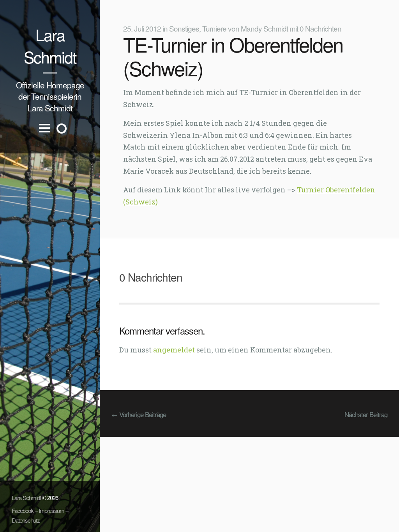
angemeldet (174, 349)
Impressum (51, 510)
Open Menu (44, 134)
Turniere (214, 28)
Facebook (23, 510)
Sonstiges (184, 28)
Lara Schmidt (50, 45)
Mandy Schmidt (264, 28)
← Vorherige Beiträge (138, 414)
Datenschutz (26, 520)
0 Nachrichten (320, 28)
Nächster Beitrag (365, 414)
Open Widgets (61, 128)
